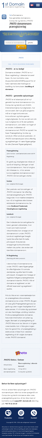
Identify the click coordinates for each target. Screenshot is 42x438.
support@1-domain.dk (22, 401)
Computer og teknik (25, 372)
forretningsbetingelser (27, 431)
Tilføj (22, 47)
